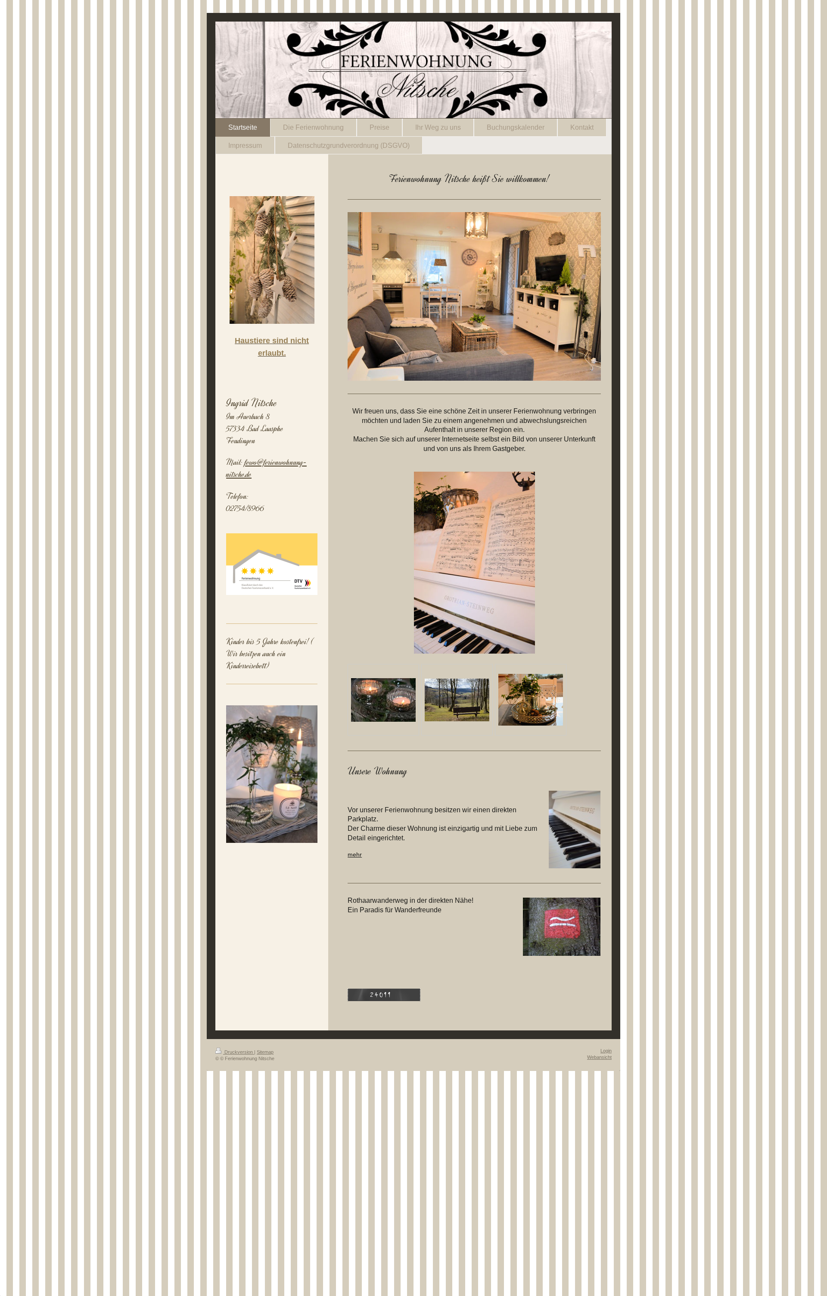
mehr (355, 854)
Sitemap (265, 1052)
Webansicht (599, 1057)
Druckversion (238, 1052)
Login (606, 1050)
